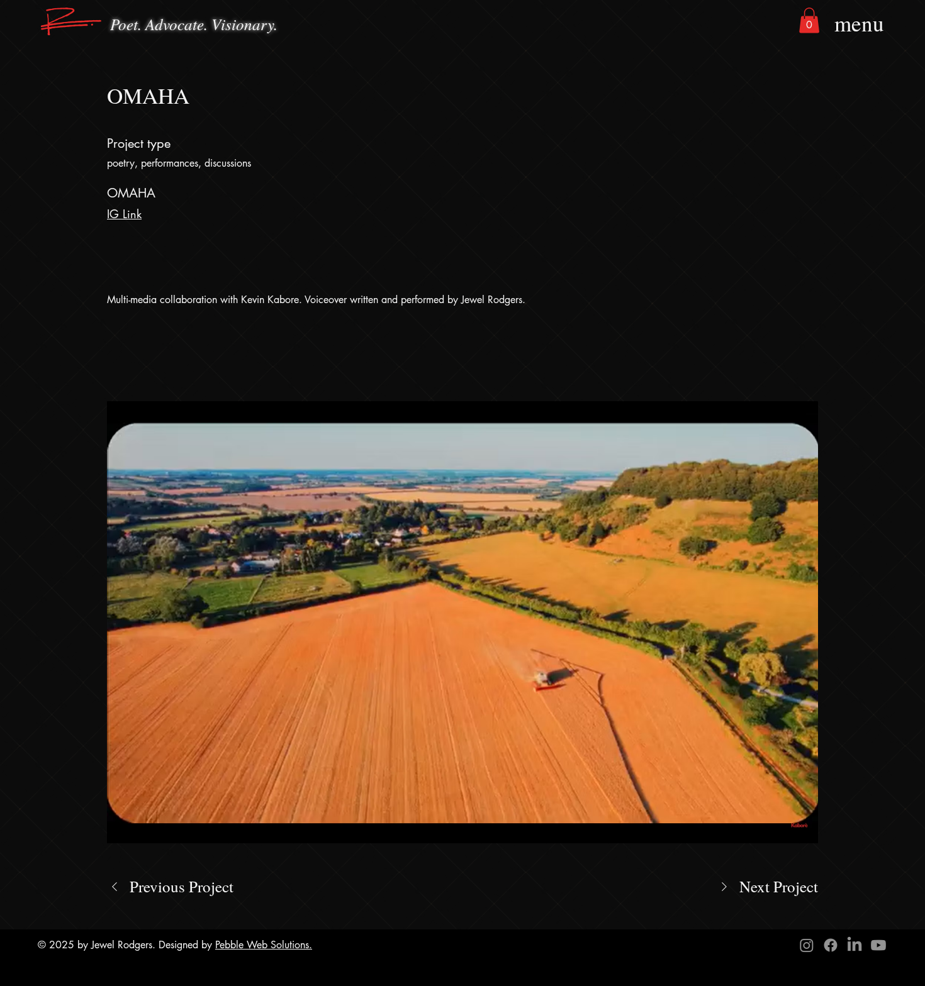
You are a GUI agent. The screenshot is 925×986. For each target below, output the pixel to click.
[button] (809, 20)
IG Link (124, 213)
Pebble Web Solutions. (263, 944)
